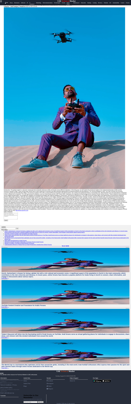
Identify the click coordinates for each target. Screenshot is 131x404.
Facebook (50, 381)
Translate (3, 395)
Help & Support (74, 378)
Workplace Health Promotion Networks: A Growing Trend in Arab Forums (24, 242)
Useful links (27, 378)
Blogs (25, 386)
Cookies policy (8, 387)
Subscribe (40, 402)
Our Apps (95, 378)
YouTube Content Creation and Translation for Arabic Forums (21, 233)
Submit (6, 220)
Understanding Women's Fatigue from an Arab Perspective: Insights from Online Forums (28, 244)
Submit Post (27, 383)
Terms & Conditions (6, 385)
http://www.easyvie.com (22, 210)
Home (25, 381)
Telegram (50, 389)
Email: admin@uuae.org (7, 393)
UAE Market (66, 1)
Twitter (50, 386)
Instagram (50, 383)
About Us (72, 381)
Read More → (5, 278)
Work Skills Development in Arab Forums (16, 240)
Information (3, 378)
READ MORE (65, 246)
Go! (17, 228)
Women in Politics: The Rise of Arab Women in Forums (19, 243)
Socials (49, 378)
